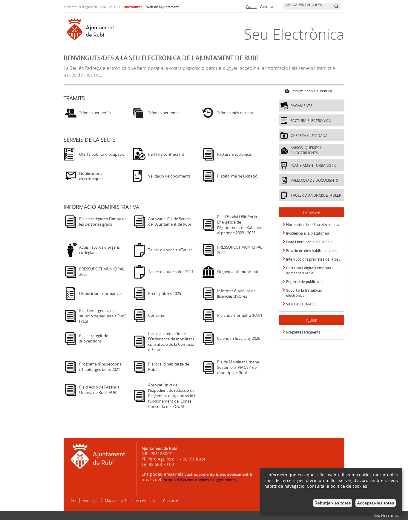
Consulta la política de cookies (337, 486)
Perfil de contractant (166, 154)
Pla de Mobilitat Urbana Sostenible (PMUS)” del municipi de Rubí (238, 367)
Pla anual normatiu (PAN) (239, 315)
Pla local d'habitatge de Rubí (168, 366)
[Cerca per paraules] (308, 5)
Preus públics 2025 (164, 293)
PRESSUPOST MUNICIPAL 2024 (239, 249)
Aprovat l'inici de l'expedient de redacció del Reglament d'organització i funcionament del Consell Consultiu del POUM (171, 395)
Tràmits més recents (235, 112)
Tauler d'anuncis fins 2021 (171, 271)
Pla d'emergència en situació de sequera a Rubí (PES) (102, 316)
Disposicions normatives (100, 293)
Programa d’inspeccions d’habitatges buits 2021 (100, 366)
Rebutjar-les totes (333, 503)
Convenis (156, 315)
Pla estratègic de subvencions (93, 338)
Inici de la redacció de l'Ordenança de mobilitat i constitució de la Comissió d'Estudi (171, 341)
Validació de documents (169, 176)
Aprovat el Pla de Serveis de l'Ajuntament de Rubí (169, 221)
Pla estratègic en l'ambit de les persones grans (103, 221)
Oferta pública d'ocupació (102, 154)
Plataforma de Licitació (237, 176)
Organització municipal (237, 271)
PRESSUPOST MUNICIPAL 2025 (101, 271)
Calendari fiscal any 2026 (238, 338)
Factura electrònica (234, 154)
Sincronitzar (132, 6)
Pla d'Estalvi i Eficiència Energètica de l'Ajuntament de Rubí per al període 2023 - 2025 (239, 224)
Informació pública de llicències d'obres (236, 293)
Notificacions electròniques (91, 176)
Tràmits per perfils (95, 112)
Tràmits (74, 98)
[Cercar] (336, 4)
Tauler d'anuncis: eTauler (170, 250)
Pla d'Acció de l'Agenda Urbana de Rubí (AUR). (99, 389)
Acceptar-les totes (375, 503)
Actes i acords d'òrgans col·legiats (99, 249)
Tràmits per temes (164, 112)
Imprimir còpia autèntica (312, 91)
